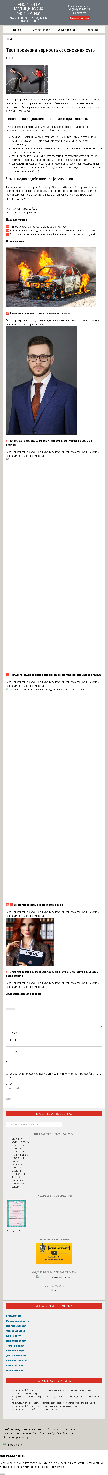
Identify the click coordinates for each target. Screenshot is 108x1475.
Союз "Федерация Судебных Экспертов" (53, 1433)
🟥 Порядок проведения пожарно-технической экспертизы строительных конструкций (50, 234)
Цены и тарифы (66, 29)
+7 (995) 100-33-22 (79, 9)
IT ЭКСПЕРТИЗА (18, 1145)
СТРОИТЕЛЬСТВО (19, 1152)
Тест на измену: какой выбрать (21, 208)
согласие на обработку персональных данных (38, 1073)
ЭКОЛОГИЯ (16, 1171)
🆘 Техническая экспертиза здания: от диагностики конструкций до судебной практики (50, 230)
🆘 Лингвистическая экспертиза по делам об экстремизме (36, 226)
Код (13, 1008)
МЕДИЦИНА (17, 1139)
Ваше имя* (11, 1039)
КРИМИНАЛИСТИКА (20, 1142)
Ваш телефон (12, 1051)
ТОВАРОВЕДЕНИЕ (19, 1174)
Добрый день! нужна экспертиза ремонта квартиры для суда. (51, 1406)
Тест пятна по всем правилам (21, 212)
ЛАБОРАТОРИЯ (18, 1183)
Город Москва (13, 1315)
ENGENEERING (18, 1148)
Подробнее (58, 1466)
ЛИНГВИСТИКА (18, 1161)
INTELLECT (16, 1177)
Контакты (92, 29)
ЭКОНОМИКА (17, 1164)
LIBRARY (9, 39)
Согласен (2, 1473)
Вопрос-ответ (41, 29)
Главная (16, 29)
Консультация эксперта (54, 1380)
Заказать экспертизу (79, 18)
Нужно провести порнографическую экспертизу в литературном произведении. (59, 1403)
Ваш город (11, 1062)
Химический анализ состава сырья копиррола (44, 1409)
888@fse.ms (79, 13)
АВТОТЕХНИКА (18, 1180)
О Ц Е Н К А (16, 1167)
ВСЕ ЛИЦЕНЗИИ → (14, 1230)
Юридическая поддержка (54, 1113)
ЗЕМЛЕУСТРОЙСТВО (20, 1155)
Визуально (9, 1008)
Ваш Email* (11, 1032)
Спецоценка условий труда (17, 1437)
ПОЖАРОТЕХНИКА (19, 1158)
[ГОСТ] (54, 1290)
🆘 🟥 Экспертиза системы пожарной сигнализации (34, 904)
